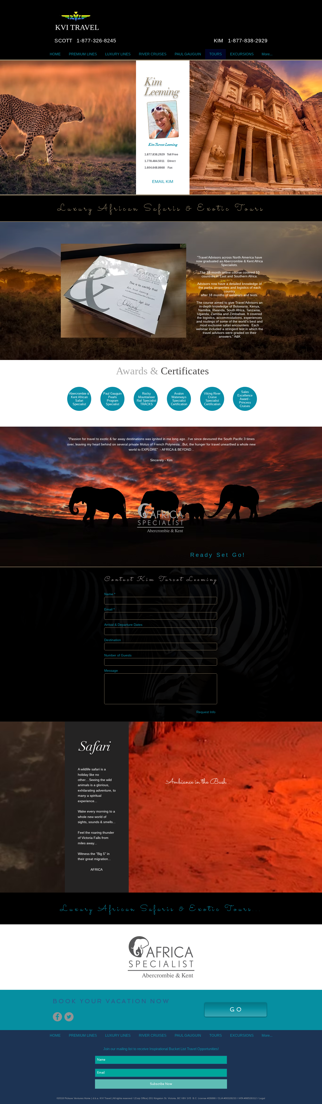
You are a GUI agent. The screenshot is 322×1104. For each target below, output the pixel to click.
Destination (112, 640)
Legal (262, 1098)
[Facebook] (57, 1016)
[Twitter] (69, 1016)
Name (108, 594)
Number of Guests (118, 655)
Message (111, 670)
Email (108, 609)
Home (87, 1098)
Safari (94, 746)
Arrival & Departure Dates (123, 624)
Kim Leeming (162, 86)
